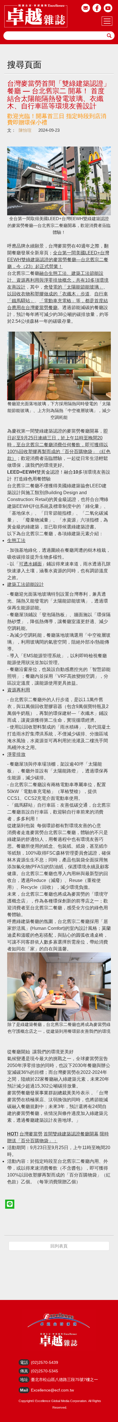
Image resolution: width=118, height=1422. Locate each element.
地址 (24, 1379)
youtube (108, 8)
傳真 (24, 1371)
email (86, 8)
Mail (24, 1390)
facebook (97, 8)
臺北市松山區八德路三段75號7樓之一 (64, 1379)
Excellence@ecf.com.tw (52, 1390)
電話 (24, 1362)
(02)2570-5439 (44, 1362)
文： (11, 130)
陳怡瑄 (25, 130)
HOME (35, 15)
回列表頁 (59, 1246)
